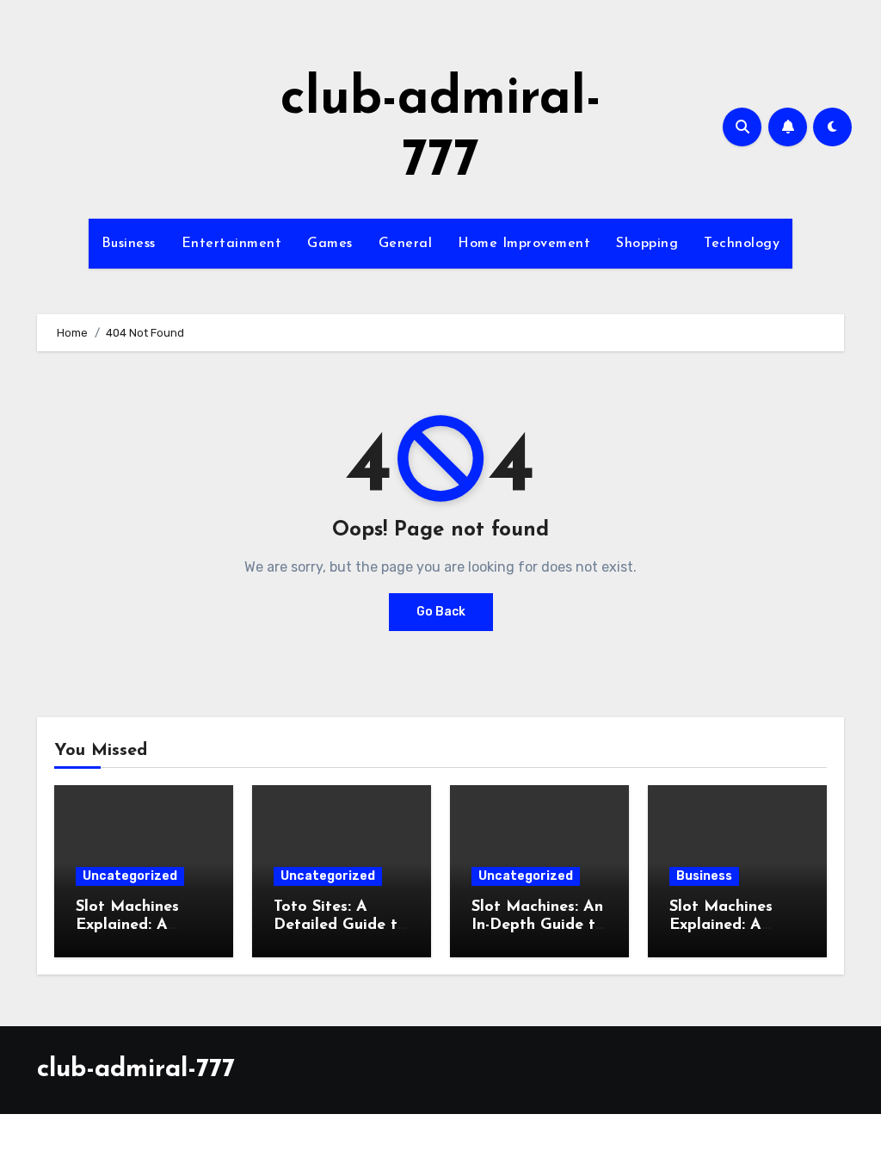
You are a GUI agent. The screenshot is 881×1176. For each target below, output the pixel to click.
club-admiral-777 (136, 1069)
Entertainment (232, 244)
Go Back (440, 611)
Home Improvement (524, 244)
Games (330, 244)
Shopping (647, 244)
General (406, 244)
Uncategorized (130, 876)
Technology (741, 244)
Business (129, 244)
